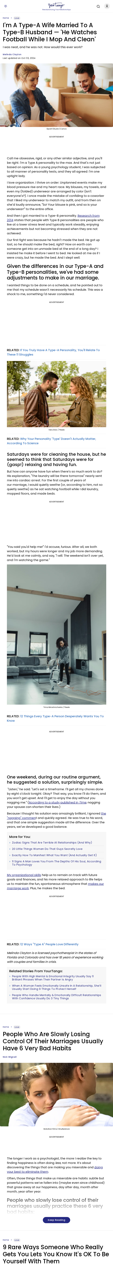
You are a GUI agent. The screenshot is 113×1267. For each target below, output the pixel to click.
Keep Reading (56, 1220)
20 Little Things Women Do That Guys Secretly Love (47, 849)
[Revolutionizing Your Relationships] (56, 5)
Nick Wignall (10, 1056)
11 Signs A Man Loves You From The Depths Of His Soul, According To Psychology (56, 863)
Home (6, 17)
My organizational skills (24, 875)
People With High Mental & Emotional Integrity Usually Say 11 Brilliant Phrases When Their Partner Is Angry (53, 978)
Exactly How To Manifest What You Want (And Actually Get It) (54, 855)
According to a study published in (57, 802)
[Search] (97, 6)
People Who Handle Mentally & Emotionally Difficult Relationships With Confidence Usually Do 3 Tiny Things (56, 997)
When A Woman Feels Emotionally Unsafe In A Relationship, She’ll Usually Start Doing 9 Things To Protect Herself (56, 987)
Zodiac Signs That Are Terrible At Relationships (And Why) (52, 842)
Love (17, 18)
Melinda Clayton (12, 54)
